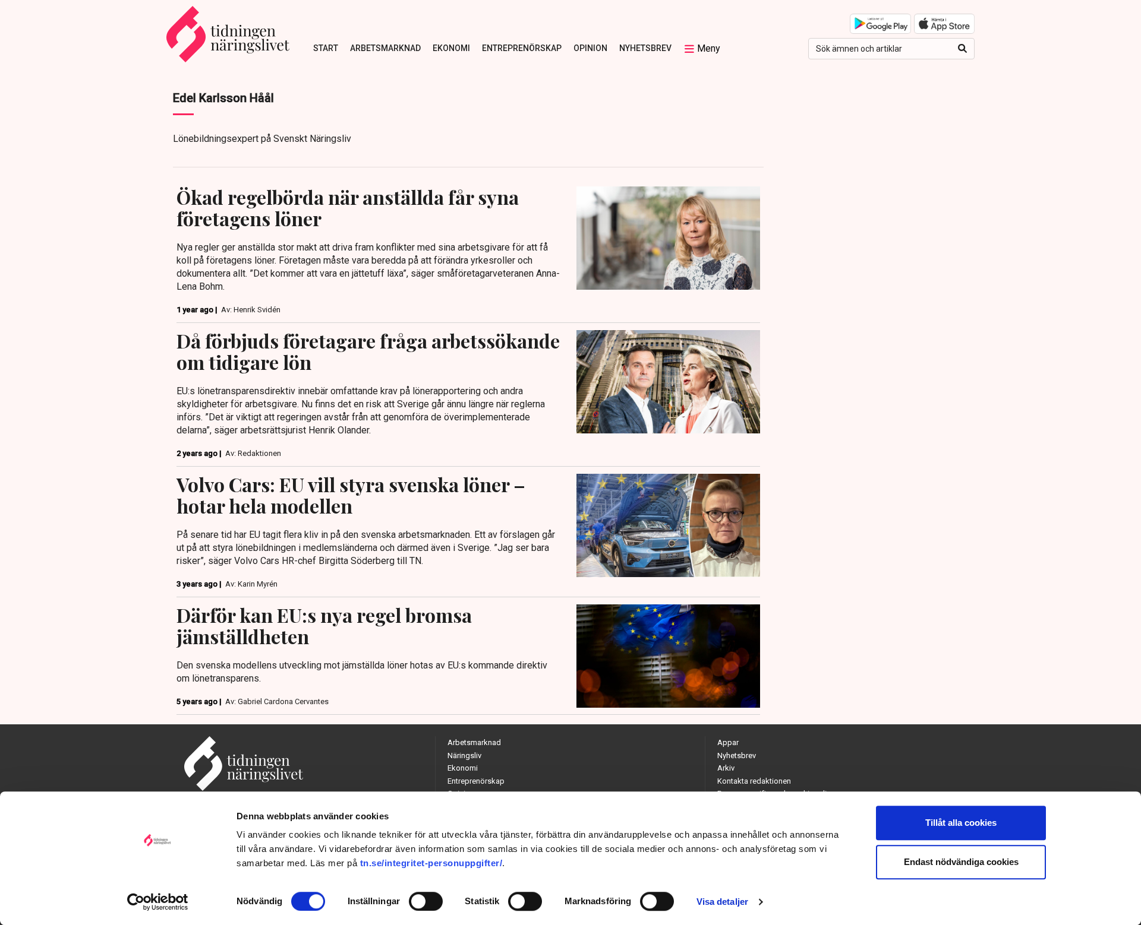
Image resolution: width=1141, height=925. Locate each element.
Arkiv (726, 768)
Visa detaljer (722, 902)
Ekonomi (451, 48)
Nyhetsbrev (645, 48)
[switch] (426, 901)
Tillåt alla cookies (961, 823)
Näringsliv (464, 755)
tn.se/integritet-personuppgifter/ (431, 863)
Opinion (590, 48)
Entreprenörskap (522, 48)
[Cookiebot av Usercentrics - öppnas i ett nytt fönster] (158, 902)
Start (325, 48)
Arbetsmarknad (385, 48)
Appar (728, 742)
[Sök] (962, 49)
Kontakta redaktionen (754, 781)
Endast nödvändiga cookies (961, 862)
